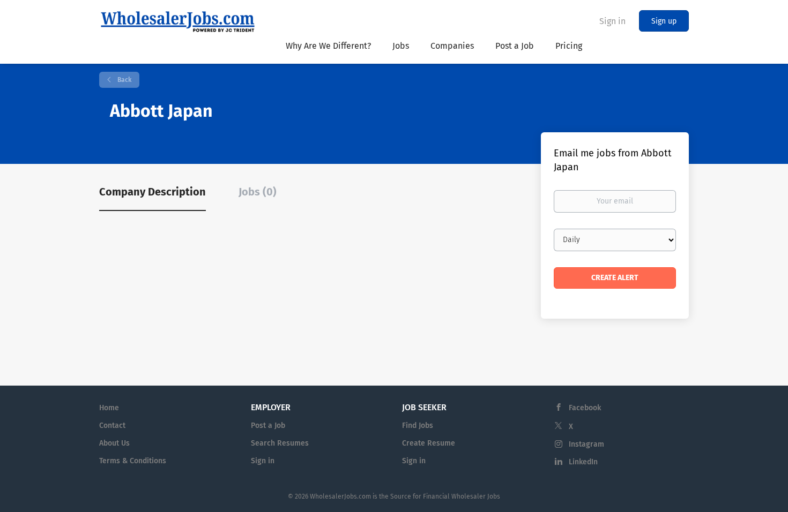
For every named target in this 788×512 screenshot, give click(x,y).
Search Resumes (280, 443)
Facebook (585, 407)
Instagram (586, 444)
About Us (114, 443)
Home (109, 407)
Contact (112, 425)
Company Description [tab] (152, 191)
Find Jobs (417, 425)
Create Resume (428, 443)
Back (123, 80)
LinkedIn (583, 461)
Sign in (612, 21)
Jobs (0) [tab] (258, 191)
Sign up (664, 21)
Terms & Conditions (132, 460)
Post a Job (268, 425)
